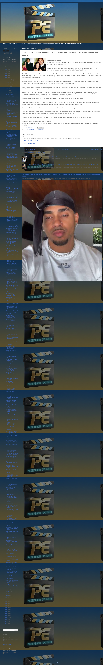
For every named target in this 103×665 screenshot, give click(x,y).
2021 (6, 597)
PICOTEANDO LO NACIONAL (73, 43)
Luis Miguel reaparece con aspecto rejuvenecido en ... (11, 216)
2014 (6, 611)
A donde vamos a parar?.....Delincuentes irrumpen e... (12, 278)
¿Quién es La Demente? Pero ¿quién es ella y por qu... (12, 506)
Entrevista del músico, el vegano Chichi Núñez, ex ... (12, 325)
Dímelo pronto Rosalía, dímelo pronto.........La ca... (12, 303)
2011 (6, 617)
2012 (6, 615)
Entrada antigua (96, 149)
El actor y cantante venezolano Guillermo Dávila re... (11, 484)
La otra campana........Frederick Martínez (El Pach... (12, 415)
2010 (6, 619)
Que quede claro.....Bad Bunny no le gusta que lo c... (12, 157)
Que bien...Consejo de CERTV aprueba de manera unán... (11, 502)
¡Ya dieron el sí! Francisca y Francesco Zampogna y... (12, 475)
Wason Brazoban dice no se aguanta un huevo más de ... (12, 550)
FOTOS (5, 43)
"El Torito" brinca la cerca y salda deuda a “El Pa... (12, 356)
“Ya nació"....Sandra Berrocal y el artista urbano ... (11, 144)
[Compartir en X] (41, 128)
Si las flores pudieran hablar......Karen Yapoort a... (11, 401)
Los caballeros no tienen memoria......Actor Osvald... (12, 365)
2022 (6, 77)
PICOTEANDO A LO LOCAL (17, 43)
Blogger (57, 662)
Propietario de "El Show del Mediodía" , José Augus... (11, 307)
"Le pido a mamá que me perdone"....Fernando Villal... (12, 441)
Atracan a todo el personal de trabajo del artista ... (12, 466)
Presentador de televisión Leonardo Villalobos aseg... (12, 564)
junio (7, 90)
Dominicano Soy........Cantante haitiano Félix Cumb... (11, 153)
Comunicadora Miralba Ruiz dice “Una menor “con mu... (11, 568)
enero (7, 595)
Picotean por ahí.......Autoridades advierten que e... (11, 374)
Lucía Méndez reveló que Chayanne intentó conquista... (12, 577)
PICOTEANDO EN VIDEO (34, 43)
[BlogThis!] (39, 128)
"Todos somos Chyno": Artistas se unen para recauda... (11, 343)
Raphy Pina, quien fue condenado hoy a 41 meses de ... (11, 179)
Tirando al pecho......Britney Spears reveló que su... (12, 423)
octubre (8, 82)
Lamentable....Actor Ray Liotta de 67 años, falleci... (11, 162)
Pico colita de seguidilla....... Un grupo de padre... (10, 299)
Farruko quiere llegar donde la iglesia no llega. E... (11, 242)
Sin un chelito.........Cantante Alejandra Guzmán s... (12, 586)
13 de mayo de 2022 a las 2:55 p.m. (32, 140)
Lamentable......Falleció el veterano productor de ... (12, 184)
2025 (6, 71)
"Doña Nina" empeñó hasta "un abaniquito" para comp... (11, 269)
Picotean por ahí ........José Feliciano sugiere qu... (11, 321)
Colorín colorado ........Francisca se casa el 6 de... (12, 559)
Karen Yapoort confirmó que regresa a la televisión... (11, 118)
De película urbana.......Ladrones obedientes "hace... (11, 450)
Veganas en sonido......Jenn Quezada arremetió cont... (11, 383)
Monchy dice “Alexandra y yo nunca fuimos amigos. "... (11, 428)
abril (7, 589)
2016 (6, 607)
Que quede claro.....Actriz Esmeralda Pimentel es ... (12, 462)
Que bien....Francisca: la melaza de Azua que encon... (12, 528)
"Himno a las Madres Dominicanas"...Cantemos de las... (11, 126)
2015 (6, 609)
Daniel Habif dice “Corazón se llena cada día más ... (12, 104)
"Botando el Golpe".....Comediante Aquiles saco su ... (12, 188)
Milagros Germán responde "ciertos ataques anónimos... (11, 555)
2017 (6, 605)
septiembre (9, 84)
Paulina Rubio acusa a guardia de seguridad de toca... (11, 206)
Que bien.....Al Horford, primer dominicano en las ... (11, 122)
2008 (6, 623)
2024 (6, 73)
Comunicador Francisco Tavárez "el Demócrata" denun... (11, 229)
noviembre (9, 80)
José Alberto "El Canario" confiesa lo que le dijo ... (12, 197)
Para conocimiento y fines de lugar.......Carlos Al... (12, 286)
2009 (6, 621)
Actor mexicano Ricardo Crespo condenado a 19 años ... (11, 432)
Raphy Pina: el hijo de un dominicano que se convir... (12, 166)
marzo (8, 591)
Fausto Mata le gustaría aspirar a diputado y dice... (11, 282)
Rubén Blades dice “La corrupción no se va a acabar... (11, 471)
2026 (6, 69)
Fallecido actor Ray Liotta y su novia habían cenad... (12, 148)
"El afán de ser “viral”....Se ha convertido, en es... (11, 294)
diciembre (8, 79)
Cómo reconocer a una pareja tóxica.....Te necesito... (11, 572)
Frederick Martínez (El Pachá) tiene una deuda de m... (11, 437)
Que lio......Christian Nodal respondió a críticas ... (11, 273)
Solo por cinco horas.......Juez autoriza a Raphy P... (11, 316)
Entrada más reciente (29, 149)
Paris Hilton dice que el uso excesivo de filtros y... (12, 445)
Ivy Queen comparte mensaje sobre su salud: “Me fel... (11, 100)
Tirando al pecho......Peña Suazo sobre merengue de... (12, 256)
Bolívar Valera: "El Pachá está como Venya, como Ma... (12, 312)
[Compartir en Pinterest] (43, 128)
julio (7, 88)
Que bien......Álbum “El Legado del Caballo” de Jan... (12, 406)
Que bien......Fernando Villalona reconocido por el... (11, 264)
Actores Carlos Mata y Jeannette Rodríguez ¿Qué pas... (11, 135)
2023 (6, 75)
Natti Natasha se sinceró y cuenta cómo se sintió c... (12, 113)
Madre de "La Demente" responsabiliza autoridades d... (11, 369)
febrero (8, 593)
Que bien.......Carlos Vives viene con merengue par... (11, 347)
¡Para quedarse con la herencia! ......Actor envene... (11, 140)
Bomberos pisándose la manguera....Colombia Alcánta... (12, 378)
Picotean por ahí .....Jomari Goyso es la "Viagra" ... (12, 397)
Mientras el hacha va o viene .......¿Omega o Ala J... (11, 480)
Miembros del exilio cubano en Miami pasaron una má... (11, 193)
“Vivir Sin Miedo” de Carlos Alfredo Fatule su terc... (11, 497)
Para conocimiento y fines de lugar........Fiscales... (12, 454)
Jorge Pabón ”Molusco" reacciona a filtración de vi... (11, 334)
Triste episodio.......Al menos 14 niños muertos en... (11, 175)
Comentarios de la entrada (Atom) (36, 152)
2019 (6, 601)
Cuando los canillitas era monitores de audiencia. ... (12, 338)
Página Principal (63, 149)
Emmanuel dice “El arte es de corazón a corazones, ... (11, 519)
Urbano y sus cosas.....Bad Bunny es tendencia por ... (12, 493)
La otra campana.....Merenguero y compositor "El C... (12, 225)
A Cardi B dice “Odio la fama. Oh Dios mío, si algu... (11, 537)
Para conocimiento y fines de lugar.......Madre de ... (12, 546)
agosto (8, 86)
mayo (7, 92)
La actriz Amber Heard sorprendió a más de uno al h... (11, 201)
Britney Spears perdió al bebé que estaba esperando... (11, 352)
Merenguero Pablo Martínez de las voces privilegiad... (12, 329)
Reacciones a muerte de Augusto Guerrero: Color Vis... (12, 171)
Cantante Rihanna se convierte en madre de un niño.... (12, 238)
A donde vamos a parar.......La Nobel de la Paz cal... (11, 541)
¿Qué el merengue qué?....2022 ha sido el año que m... (12, 109)
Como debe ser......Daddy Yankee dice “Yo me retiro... (12, 510)
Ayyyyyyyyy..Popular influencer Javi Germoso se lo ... (11, 488)
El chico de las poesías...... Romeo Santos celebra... (11, 388)
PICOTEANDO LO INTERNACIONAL (53, 43)
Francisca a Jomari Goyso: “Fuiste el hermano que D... (10, 393)
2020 (6, 600)
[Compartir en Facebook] (42, 128)
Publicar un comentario (29, 143)
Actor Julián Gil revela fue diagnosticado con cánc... (12, 524)
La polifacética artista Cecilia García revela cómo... (11, 410)
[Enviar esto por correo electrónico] (38, 128)
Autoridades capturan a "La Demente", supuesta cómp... (11, 515)
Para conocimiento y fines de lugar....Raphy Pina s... (12, 131)
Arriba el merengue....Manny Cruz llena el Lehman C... (11, 211)
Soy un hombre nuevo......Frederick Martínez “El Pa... (11, 96)
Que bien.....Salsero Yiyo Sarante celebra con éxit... (12, 220)
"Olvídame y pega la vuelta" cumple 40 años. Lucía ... (11, 234)
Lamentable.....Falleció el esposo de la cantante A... (12, 419)
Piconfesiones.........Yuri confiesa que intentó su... (11, 290)
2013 (6, 613)
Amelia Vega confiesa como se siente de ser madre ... (12, 458)
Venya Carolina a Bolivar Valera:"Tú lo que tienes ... (12, 247)
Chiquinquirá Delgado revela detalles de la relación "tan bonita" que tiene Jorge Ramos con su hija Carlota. (53, 156)
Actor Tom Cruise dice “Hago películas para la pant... (12, 251)
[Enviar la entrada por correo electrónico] (35, 127)
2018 (6, 603)
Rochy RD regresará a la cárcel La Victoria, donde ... (12, 581)
